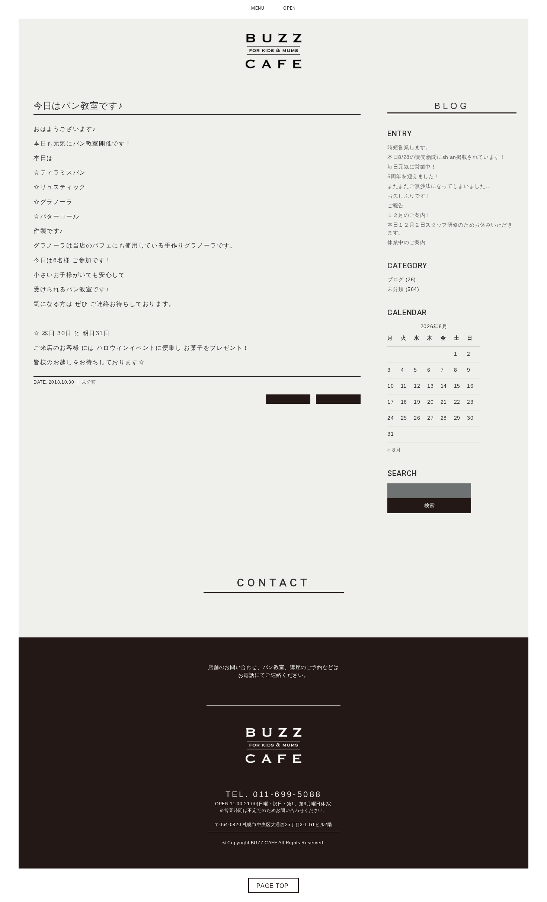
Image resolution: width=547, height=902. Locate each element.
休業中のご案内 (406, 242)
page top (272, 886)
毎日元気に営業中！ (411, 167)
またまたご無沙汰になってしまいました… (439, 186)
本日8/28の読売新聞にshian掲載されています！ (446, 157)
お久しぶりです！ (409, 196)
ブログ (395, 279)
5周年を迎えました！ (413, 176)
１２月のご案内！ (409, 215)
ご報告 (395, 205)
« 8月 (394, 450)
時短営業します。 (409, 147)
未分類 (89, 382)
